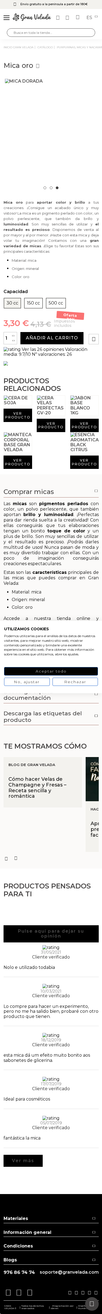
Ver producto (17, 415)
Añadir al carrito (52, 337)
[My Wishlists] (58, 18)
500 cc (56, 303)
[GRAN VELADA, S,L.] (32, 17)
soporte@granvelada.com (69, 1272)
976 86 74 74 (19, 1272)
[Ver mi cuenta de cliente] (68, 18)
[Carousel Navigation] (51, 858)
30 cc (12, 303)
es (89, 17)
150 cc (33, 303)
